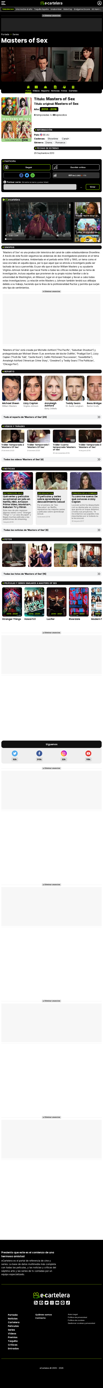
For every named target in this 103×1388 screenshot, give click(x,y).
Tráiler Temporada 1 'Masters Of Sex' (38, 446)
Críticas (12, 1344)
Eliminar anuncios (52, 16)
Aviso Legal (73, 1314)
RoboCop (68, 9)
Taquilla (13, 1341)
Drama (48, 142)
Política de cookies (76, 1320)
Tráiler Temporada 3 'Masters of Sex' (90, 446)
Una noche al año (24, 9)
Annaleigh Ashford (50, 404)
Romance (60, 142)
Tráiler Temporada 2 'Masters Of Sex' (12, 446)
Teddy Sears (73, 403)
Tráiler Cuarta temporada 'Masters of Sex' (64, 447)
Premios (12, 1337)
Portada (5, 34)
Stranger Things (11, 619)
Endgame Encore (82, 9)
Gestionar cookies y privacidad (81, 1323)
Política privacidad (77, 1317)
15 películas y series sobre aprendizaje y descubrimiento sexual (51, 499)
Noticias (13, 1318)
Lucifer (51, 619)
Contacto (40, 1318)
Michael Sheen (10, 403)
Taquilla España (41, 9)
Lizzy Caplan (30, 403)
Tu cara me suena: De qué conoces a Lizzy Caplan (85, 499)
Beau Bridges (94, 403)
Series (15, 34)
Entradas (13, 1348)
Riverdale (74, 619)
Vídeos (12, 1333)
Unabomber (56, 9)
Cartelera (13, 1322)
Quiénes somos (43, 1314)
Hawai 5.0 (30, 619)
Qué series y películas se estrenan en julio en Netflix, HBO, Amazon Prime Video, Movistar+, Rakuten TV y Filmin (17, 502)
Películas (13, 1326)
